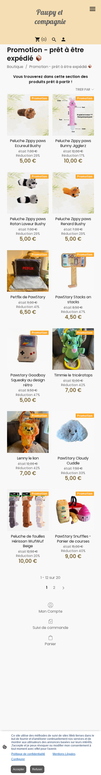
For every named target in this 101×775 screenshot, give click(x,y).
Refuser (37, 769)
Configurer (18, 759)
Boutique (15, 66)
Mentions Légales (64, 754)
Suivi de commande (50, 627)
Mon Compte (50, 611)
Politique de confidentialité (28, 754)
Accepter (18, 769)
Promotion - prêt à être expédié (58, 66)
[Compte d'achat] (63, 39)
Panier (50, 643)
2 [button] (54, 587)
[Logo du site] (50, 30)
